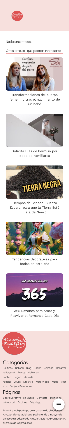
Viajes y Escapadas (21, 386)
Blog (28, 368)
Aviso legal (36, 402)
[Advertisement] (51, 16)
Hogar (17, 377)
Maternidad (42, 381)
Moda (55, 381)
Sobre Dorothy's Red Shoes (18, 397)
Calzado (48, 368)
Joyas (17, 381)
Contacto (42, 397)
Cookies (22, 402)
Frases (21, 372)
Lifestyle (28, 381)
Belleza (19, 368)
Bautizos (8, 368)
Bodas (37, 368)
